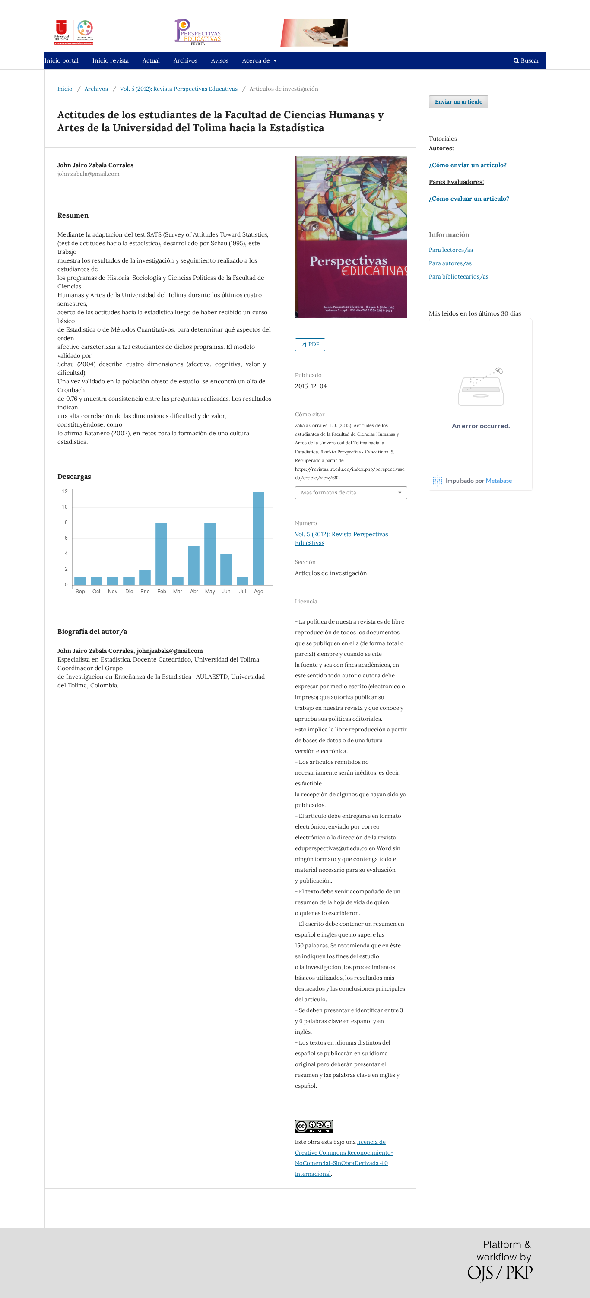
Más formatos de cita (328, 492)
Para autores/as (450, 263)
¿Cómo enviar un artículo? (468, 165)
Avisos (219, 60)
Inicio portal (61, 60)
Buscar (529, 60)
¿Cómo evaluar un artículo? (469, 199)
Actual (151, 60)
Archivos (185, 60)
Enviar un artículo (458, 101)
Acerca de (257, 60)
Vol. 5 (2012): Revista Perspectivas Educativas (179, 88)
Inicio (65, 88)
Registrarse (503, 6)
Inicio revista (110, 60)
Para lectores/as (451, 249)
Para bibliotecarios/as (458, 276)
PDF (313, 344)
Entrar (537, 6)
